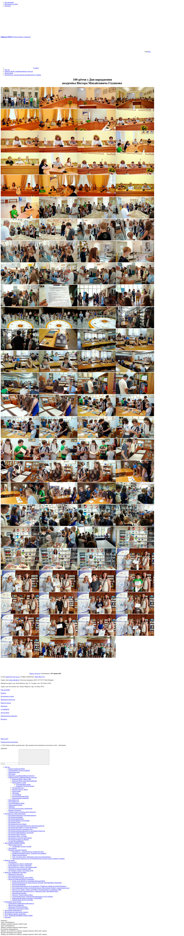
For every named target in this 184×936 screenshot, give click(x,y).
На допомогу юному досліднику (15, 914)
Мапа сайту (4, 739)
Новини (3, 693)
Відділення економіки (15, 817)
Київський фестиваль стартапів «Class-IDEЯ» (27, 898)
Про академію (9, 2)
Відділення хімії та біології (17, 834)
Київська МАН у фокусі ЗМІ (21, 779)
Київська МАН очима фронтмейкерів (24, 781)
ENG (149, 51)
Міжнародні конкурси (8, 699)
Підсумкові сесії (13, 801)
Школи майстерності (15, 845)
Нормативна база (14, 772)
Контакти (8, 6)
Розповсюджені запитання (9, 742)
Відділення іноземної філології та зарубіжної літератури (26, 831)
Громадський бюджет (15, 805)
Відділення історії (14, 822)
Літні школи (12, 848)
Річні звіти (11, 774)
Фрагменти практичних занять (18, 908)
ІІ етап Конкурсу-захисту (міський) (19, 865)
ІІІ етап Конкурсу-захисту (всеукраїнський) (22, 867)
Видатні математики (19, 884)
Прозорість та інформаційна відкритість (21, 775)
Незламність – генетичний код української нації (28, 851)
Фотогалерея (5, 712)
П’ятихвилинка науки (23, 784)
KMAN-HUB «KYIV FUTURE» (22, 900)
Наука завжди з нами (19, 782)
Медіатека (4, 706)
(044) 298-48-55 (14, 680)
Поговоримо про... (18, 788)
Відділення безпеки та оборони (18, 839)
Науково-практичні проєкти (17, 850)
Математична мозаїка (19, 893)
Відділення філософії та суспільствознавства (22, 827)
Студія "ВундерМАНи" (16, 841)
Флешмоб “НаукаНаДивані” (25, 786)
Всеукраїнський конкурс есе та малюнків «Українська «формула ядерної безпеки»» (39, 886)
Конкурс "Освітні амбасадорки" (22, 895)
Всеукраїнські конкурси (16, 876)
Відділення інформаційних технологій (21, 832)
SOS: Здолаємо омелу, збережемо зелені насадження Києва (31, 857)
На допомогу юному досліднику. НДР (20, 870)
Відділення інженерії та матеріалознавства (22, 815)
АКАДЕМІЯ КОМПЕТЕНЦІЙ (15, 843)
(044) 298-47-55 (40, 677)
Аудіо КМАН (16, 794)
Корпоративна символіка (9, 716)
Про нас (7, 767)
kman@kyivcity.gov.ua (13, 677)
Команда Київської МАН (16, 769)
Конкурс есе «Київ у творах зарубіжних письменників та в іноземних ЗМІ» (37, 889)
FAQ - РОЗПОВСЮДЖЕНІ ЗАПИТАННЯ (18, 915)
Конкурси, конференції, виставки (15, 872)
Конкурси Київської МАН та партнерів (21, 879)
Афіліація (11, 807)
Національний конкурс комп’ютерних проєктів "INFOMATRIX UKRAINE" (37, 883)
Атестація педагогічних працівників (20, 808)
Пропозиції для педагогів (13, 902)
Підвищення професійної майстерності (21, 903)
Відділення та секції (11, 4)
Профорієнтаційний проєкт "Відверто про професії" (29, 853)
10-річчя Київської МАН (16, 803)
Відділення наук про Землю (17, 824)
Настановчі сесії (13, 800)
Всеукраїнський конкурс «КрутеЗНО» (20, 877)
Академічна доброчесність (13, 910)
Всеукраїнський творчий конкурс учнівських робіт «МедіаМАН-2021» (35, 891)
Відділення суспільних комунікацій (20, 838)
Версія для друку (35, 673)
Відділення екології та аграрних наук (20, 829)
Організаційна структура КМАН (19, 770)
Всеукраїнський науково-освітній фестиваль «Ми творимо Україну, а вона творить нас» (41, 888)
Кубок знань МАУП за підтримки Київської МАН (28, 881)
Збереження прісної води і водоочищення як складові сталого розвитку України (38, 858)
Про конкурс (12, 862)
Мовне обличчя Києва (19, 855)
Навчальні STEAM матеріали (18, 907)
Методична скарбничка (16, 905)
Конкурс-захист (6, 703)
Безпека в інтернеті (14, 810)
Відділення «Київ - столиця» (17, 836)
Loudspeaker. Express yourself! (21, 846)
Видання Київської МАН (20, 796)
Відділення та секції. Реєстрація (15, 813)
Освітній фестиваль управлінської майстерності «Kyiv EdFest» (32, 896)
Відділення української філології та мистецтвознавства (26, 826)
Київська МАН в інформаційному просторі (22, 777)
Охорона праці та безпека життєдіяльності (22, 812)
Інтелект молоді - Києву (20, 789)
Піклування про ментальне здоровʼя (16, 912)
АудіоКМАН (5, 709)
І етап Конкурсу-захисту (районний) (20, 864)
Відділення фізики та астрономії (18, 820)
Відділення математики (16, 819)
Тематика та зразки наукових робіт (19, 869)
